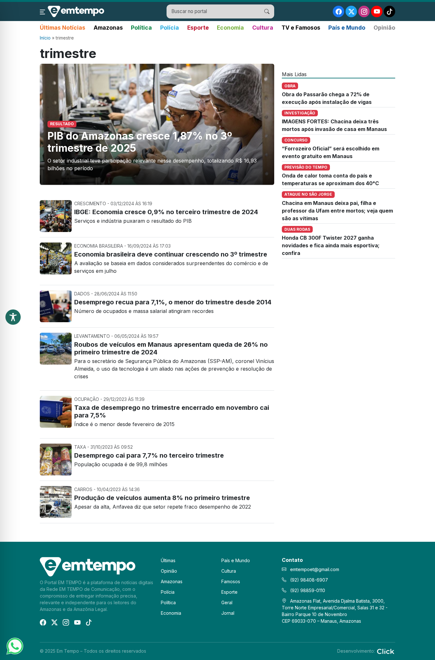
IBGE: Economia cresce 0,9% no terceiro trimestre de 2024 (166, 212)
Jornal (227, 613)
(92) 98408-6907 (308, 580)
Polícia (169, 27)
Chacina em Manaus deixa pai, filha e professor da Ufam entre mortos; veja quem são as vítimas (337, 210)
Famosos (230, 581)
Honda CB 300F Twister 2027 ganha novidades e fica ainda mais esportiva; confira (331, 245)
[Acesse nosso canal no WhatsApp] (14, 646)
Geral (226, 602)
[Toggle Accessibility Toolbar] (13, 317)
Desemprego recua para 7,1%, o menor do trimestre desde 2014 (172, 302)
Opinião (384, 27)
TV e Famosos (301, 27)
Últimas (168, 560)
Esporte (198, 27)
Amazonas (108, 27)
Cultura (262, 27)
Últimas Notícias (62, 27)
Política (141, 27)
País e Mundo (346, 27)
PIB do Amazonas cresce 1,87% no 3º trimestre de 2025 (139, 142)
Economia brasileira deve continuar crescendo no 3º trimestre (170, 254)
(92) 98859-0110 (307, 590)
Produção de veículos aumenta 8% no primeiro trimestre (162, 498)
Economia (230, 27)
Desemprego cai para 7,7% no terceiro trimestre (149, 455)
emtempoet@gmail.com (314, 569)
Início (45, 37)
